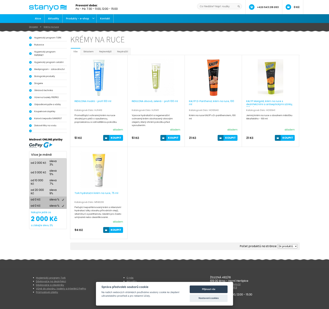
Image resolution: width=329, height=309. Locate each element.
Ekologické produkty (44, 76)
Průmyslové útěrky (47, 292)
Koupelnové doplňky (44, 111)
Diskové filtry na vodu (45, 125)
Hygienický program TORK (47, 37)
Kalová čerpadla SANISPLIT (48, 118)
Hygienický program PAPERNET (45, 53)
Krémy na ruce (51, 26)
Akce (38, 18)
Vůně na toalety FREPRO (46, 97)
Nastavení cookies (209, 298)
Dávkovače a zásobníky (50, 285)
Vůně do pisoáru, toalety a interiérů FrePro (61, 288)
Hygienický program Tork (51, 278)
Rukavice (39, 44)
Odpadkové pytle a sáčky (47, 104)
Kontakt (105, 18)
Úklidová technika (43, 90)
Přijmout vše (208, 289)
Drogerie (33, 26)
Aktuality (53, 18)
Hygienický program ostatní (49, 62)
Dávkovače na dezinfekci (51, 281)
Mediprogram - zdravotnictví (49, 69)
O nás (129, 278)
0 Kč (297, 7)
